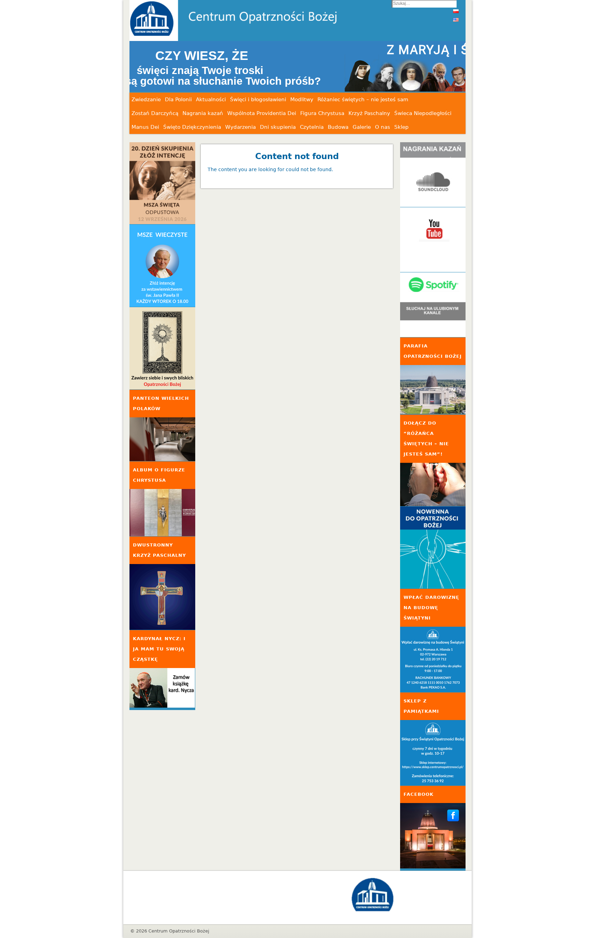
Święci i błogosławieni (258, 99)
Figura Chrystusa (322, 113)
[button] (297, 66)
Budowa (338, 127)
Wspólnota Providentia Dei (261, 113)
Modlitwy (301, 99)
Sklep (401, 127)
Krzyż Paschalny (369, 113)
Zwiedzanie (146, 99)
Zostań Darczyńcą (155, 113)
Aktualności (211, 99)
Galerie (362, 127)
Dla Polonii (178, 99)
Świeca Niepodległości (422, 113)
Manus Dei (145, 127)
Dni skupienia (278, 127)
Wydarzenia (240, 127)
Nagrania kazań (202, 113)
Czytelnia (312, 127)
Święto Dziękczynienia (192, 127)
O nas (382, 127)
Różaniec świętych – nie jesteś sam (362, 99)
